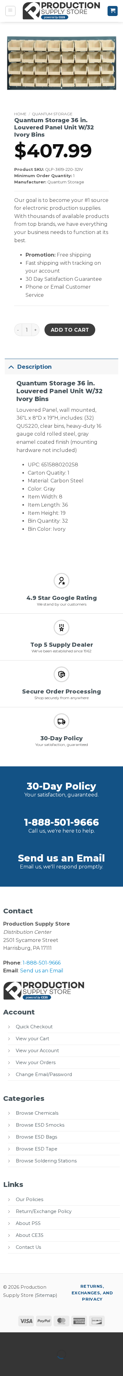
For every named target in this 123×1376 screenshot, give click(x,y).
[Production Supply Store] (61, 11)
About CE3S (30, 1235)
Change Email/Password (44, 1074)
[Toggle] (11, 366)
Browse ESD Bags (36, 1137)
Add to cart (70, 330)
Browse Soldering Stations (46, 1161)
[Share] (43, 1338)
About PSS (28, 1223)
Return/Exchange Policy (44, 1211)
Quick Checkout (34, 1027)
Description (34, 366)
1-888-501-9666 (61, 822)
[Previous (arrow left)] (6, 1365)
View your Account (37, 1050)
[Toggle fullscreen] (25, 1338)
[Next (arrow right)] (25, 1365)
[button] (10, 11)
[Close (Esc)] (62, 1338)
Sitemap (46, 1295)
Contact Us (28, 1247)
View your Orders (36, 1062)
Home (20, 113)
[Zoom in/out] (6, 1338)
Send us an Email (61, 858)
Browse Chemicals (37, 1113)
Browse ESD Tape (36, 1149)
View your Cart (32, 1039)
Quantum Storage (52, 113)
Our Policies (29, 1199)
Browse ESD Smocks (40, 1125)
